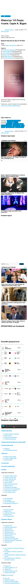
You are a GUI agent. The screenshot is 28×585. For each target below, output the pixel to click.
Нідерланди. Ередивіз (10, 487)
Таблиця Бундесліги (10, 534)
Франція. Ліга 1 (8, 485)
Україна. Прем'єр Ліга (10, 476)
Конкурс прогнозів (7, 445)
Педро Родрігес (8, 58)
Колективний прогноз (10, 450)
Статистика (5, 463)
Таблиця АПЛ (8, 529)
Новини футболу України (11, 434)
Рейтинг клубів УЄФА (10, 458)
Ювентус (15, 122)
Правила (6, 448)
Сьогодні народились (8, 466)
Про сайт (7, 578)
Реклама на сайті (9, 580)
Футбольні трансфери (10, 437)
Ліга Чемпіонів (8, 498)
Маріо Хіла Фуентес (11, 45)
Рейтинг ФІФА (8, 460)
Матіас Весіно (8, 56)
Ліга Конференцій (9, 501)
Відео (2, 16)
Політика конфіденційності (12, 583)
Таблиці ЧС (7, 566)
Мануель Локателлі (9, 50)
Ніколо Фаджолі (7, 53)
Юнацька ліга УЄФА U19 (11, 503)
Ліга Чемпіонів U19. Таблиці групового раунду (12, 558)
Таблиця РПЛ (8, 542)
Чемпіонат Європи (9, 513)
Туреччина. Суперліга (10, 490)
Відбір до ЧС (7, 511)
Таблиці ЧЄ (7, 569)
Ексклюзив (7, 16)
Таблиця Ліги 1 (8, 535)
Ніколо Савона (7, 51)
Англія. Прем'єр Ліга (10, 479)
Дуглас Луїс (6, 55)
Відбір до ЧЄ (7, 514)
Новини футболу (6, 430)
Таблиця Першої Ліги (10, 527)
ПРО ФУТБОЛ (9, 575)
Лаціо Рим (10, 122)
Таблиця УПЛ (8, 525)
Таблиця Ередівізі (9, 537)
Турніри (3, 469)
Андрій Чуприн (9, 30)
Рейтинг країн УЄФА (10, 456)
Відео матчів (8, 435)
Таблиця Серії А (8, 532)
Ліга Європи (7, 500)
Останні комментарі (10, 439)
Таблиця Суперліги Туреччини (13, 540)
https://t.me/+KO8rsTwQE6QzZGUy (11, 105)
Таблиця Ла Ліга (9, 530)
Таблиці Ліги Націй (9, 572)
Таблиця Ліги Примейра (11, 538)
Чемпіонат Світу (9, 509)
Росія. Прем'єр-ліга (9, 492)
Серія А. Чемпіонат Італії (14, 120)
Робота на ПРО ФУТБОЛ (11, 581)
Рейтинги (4, 453)
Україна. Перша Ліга (10, 477)
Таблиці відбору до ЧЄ (10, 571)
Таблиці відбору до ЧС (10, 567)
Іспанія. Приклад (9, 480)
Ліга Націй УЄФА (9, 516)
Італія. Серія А (8, 482)
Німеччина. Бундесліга (11, 484)
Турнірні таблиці (6, 519)
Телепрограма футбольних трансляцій (13, 442)
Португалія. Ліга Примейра (12, 489)
